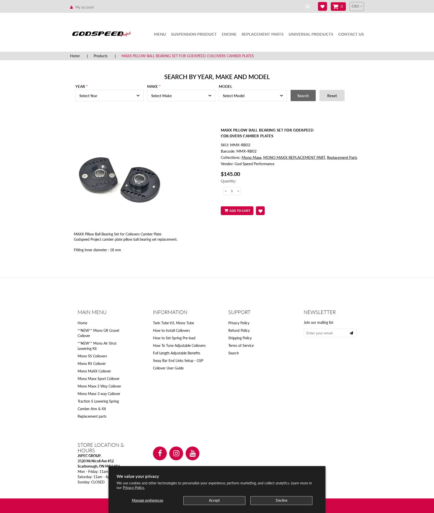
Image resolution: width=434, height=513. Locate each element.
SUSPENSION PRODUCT (194, 34)
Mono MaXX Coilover (94, 371)
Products (100, 56)
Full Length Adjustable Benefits (176, 353)
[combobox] (109, 95)
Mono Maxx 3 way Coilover (99, 394)
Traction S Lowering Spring (98, 401)
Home (75, 56)
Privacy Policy (238, 323)
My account (84, 7)
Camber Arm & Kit (92, 409)
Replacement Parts (342, 157)
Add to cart (239, 211)
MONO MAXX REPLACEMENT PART (294, 157)
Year (80, 86)
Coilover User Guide (168, 368)
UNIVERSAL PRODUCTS (311, 34)
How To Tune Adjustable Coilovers (179, 345)
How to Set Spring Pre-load (174, 338)
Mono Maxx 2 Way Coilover (99, 386)
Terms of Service (241, 345)
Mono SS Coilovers (92, 356)
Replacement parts (92, 416)
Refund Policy (239, 330)
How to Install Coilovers (171, 330)
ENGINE (229, 34)
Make (152, 86)
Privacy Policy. (134, 487)
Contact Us (351, 34)
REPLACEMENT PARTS (263, 34)
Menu (160, 34)
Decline (281, 500)
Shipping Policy (240, 338)
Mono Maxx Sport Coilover (99, 378)
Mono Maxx (251, 157)
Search (233, 353)
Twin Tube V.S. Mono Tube (173, 323)
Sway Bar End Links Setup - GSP (178, 360)
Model (225, 86)
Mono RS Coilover (92, 363)
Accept (214, 500)
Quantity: (228, 181)
